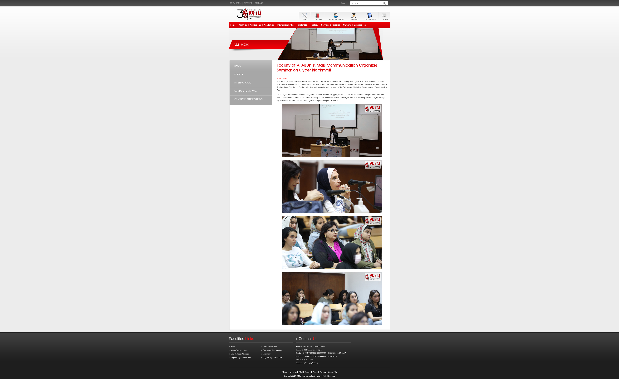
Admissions (255, 25)
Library (308, 372)
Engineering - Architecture (241, 357)
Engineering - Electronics (272, 357)
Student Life (303, 25)
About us (243, 25)
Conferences (360, 25)
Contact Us (332, 372)
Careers (347, 25)
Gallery (315, 25)
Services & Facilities (330, 25)
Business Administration (272, 350)
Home (233, 25)
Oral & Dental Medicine (240, 354)
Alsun (233, 347)
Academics (269, 25)
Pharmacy (266, 354)
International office (286, 25)
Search (344, 3)
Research (259, 3)
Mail (301, 372)
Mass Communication (239, 350)
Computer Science (270, 347)
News (315, 372)
